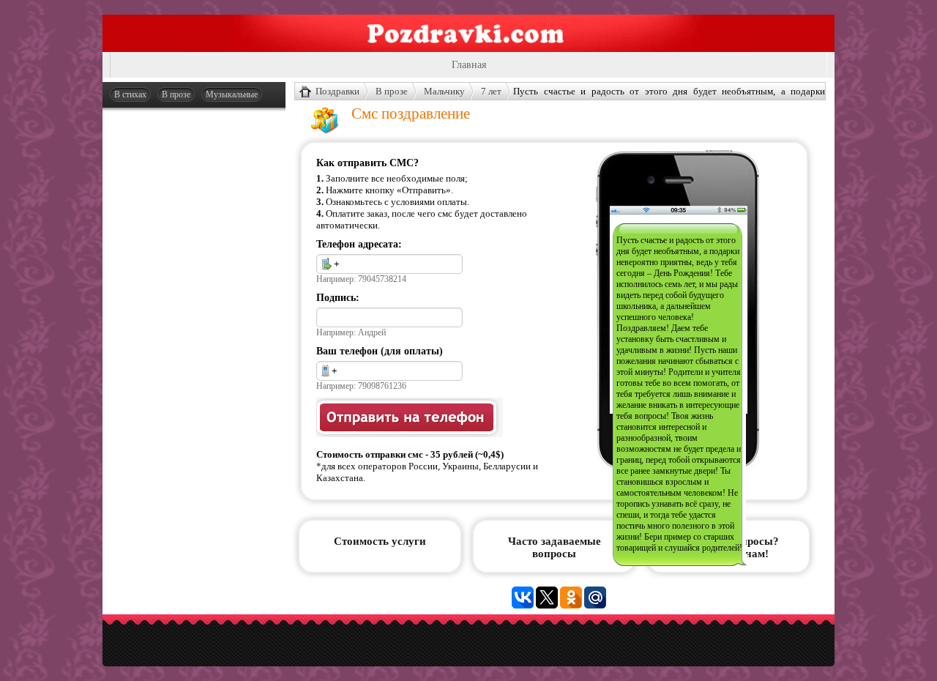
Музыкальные (232, 94)
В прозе (176, 94)
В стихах (130, 94)
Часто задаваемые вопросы (554, 547)
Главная (469, 64)
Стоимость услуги (380, 541)
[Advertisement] (194, 338)
